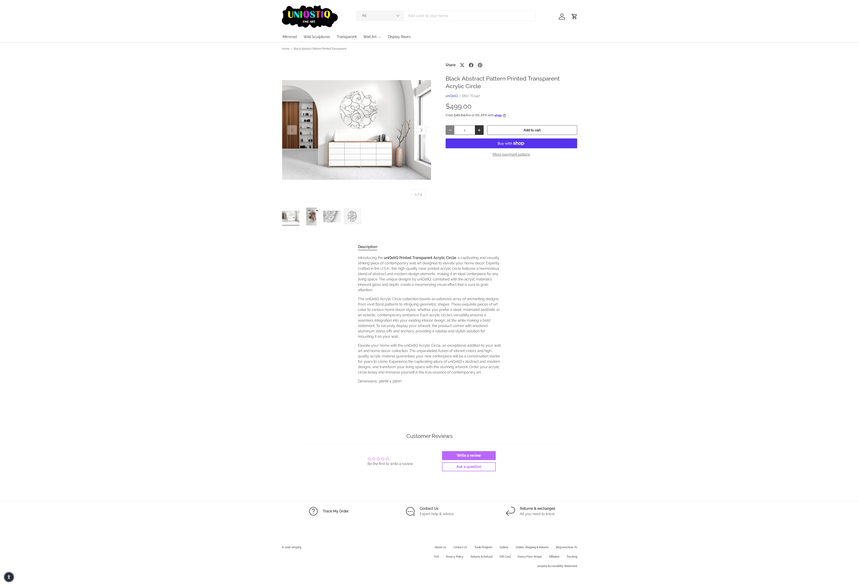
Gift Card (505, 556)
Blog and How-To (566, 547)
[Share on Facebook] (471, 65)
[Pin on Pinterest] (480, 65)
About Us (440, 547)
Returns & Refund (481, 556)
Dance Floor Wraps (530, 556)
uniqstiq (296, 547)
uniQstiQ (452, 96)
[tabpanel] (429, 319)
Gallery (504, 547)
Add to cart (532, 130)
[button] (574, 16)
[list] (356, 129)
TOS (436, 556)
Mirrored (290, 37)
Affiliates (554, 556)
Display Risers (399, 37)
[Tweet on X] (462, 65)
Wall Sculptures (317, 37)
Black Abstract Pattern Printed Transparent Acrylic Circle (320, 48)
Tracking (572, 556)
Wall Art (369, 37)
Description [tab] (367, 247)
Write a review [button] (469, 455)
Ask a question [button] (468, 467)
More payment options (511, 154)
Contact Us (460, 547)
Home (285, 48)
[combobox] (446, 16)
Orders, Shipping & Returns (532, 547)
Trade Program (483, 547)
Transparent (347, 37)
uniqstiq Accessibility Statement (557, 566)
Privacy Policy (455, 556)
